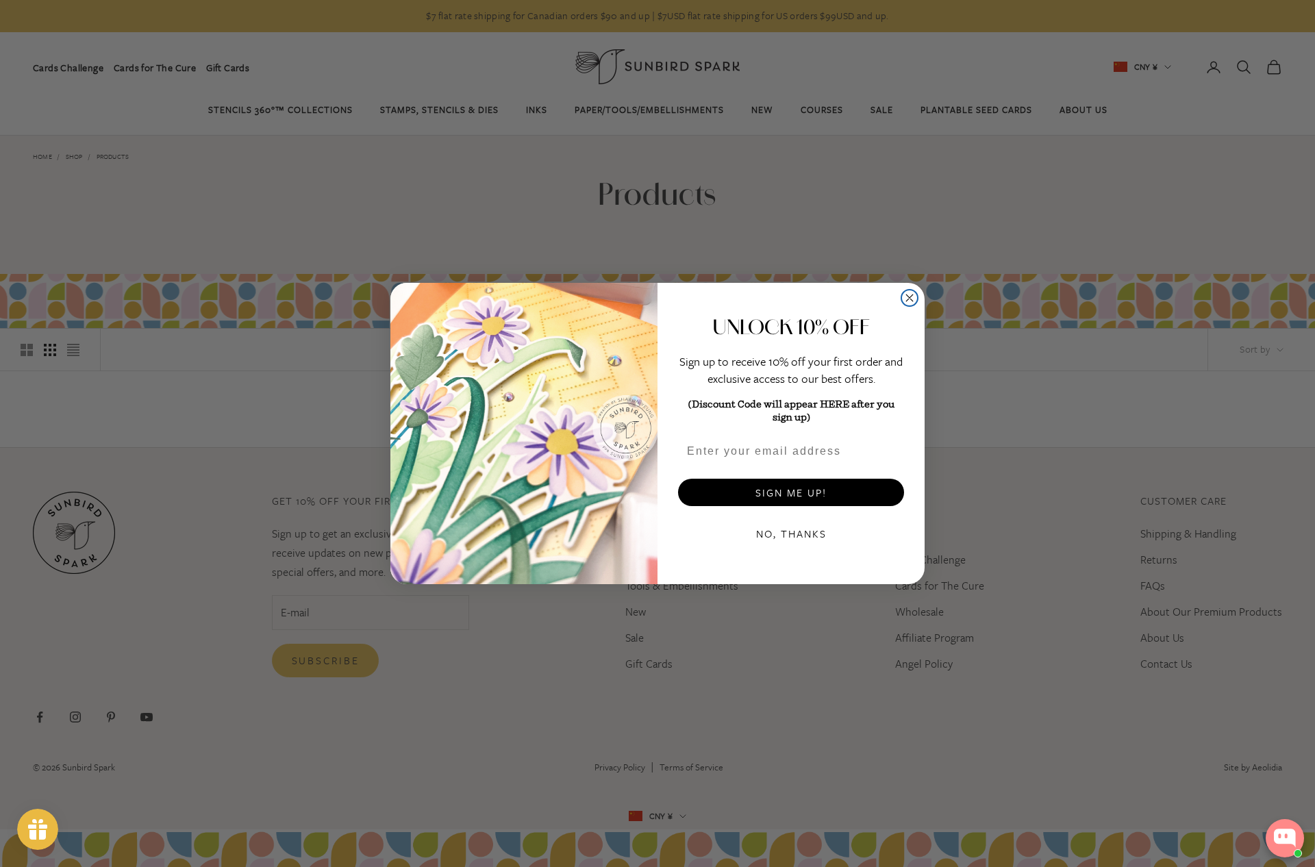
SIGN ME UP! (791, 492)
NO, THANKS (791, 533)
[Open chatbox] (1285, 838)
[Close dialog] (909, 298)
